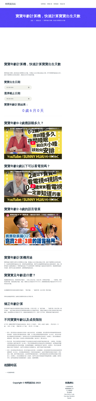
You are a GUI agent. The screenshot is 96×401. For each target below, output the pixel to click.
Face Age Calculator (69, 396)
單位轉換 (69, 392)
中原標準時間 (10, 372)
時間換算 (56, 4)
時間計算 (49, 4)
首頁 (32, 20)
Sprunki (69, 398)
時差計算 (62, 4)
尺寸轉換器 (69, 390)
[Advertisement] (33, 43)
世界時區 (43, 4)
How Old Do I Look (69, 394)
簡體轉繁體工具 (69, 388)
